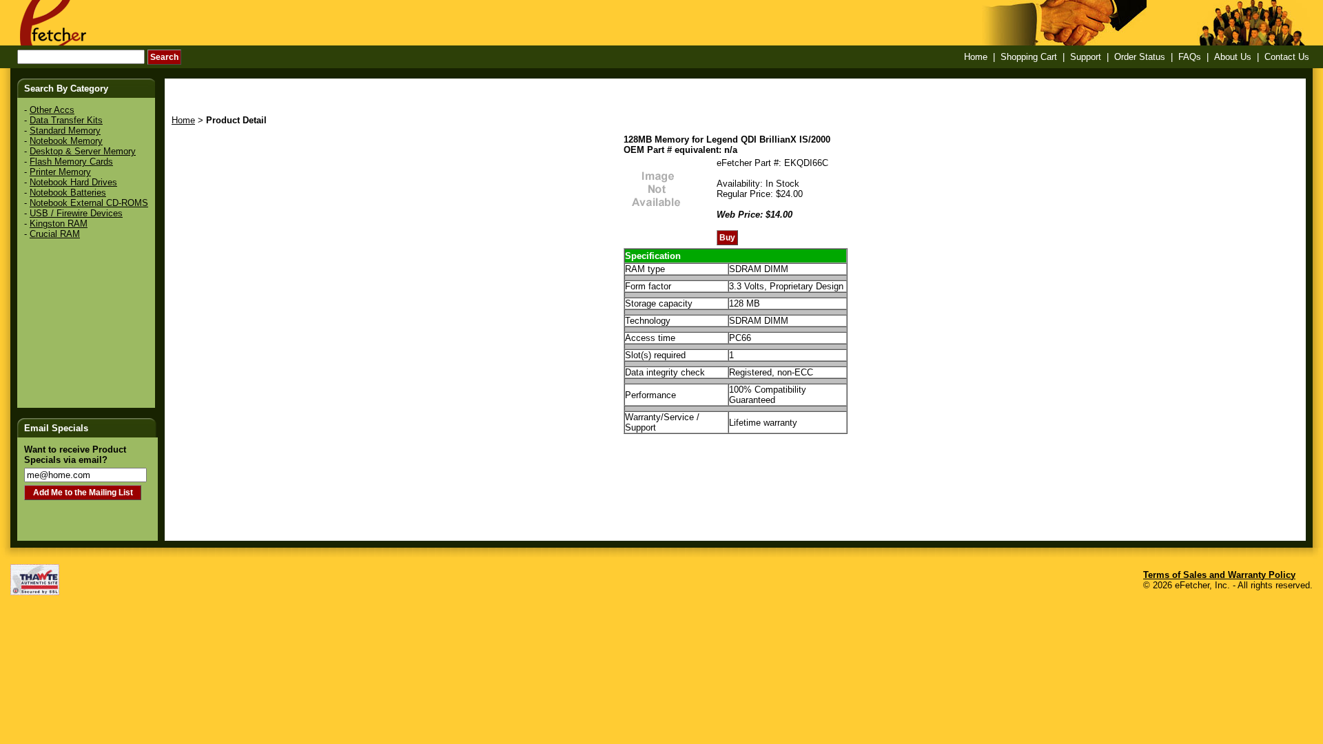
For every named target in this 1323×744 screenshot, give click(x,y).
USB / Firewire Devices (76, 213)
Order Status (1139, 57)
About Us (1232, 57)
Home (975, 57)
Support (1085, 57)
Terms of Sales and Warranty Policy (1219, 575)
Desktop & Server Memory (83, 151)
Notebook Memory (66, 141)
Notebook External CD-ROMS (89, 203)
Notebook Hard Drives (73, 182)
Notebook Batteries (68, 192)
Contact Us (1286, 57)
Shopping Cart (1029, 57)
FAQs (1189, 57)
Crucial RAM (55, 234)
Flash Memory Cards (71, 161)
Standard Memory (65, 130)
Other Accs (52, 110)
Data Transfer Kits (66, 120)
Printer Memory (60, 172)
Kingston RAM (59, 223)
